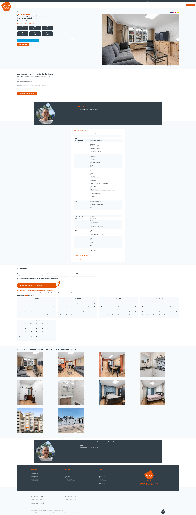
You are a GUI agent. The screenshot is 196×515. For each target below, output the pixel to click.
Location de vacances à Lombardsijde (38, 502)
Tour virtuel (77, 259)
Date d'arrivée (47, 273)
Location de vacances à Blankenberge (38, 496)
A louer (157, 4)
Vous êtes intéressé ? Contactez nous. (27, 93)
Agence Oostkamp (34, 479)
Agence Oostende (34, 477)
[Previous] (72, 39)
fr (193, 1)
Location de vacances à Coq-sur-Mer (37, 497)
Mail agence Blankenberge (83, 109)
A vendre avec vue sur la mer (70, 480)
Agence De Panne (34, 473)
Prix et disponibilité (23, 44)
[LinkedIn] (148, 480)
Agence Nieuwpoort (34, 476)
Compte (188, 1)
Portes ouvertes (181, 1)
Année (18, 273)
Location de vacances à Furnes (36, 499)
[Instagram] (150, 480)
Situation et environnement (81, 255)
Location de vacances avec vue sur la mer (72, 482)
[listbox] (30, 275)
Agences (132, 1)
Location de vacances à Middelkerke (37, 503)
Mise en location (181, 4)
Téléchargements (147, 1)
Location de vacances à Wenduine (71, 497)
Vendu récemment (155, 1)
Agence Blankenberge (94, 109)
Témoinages (140, 1)
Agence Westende (34, 480)
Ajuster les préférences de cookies (56, 510)
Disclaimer (40, 510)
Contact (175, 1)
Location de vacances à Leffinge (37, 500)
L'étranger (162, 1)
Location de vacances (165, 4)
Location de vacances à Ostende (71, 496)
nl (191, 1)
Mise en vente (174, 4)
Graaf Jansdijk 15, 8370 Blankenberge (26, 23)
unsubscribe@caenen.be (94, 512)
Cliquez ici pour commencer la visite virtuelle (28, 40)
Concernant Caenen (169, 1)
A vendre (153, 4)
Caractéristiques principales (81, 130)
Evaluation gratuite (190, 4)
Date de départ (75, 273)
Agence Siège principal (35, 482)
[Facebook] (147, 480)
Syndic (136, 1)
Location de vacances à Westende (71, 499)
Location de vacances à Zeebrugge (71, 500)
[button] (17, 11)
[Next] (177, 39)
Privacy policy (45, 510)
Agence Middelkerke (34, 474)
